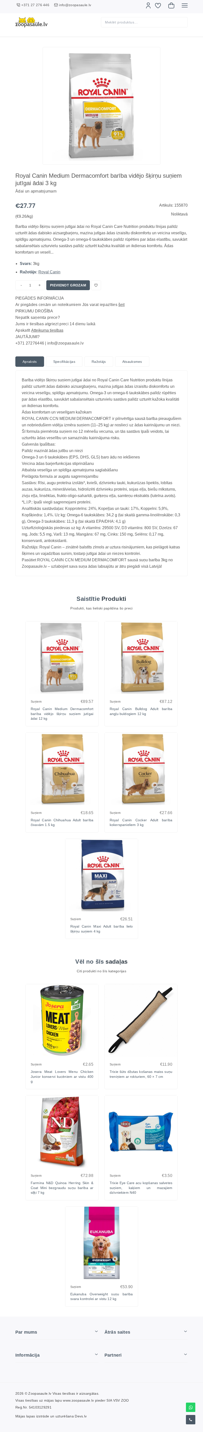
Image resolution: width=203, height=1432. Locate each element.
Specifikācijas (64, 362)
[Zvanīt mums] (191, 1420)
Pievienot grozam (68, 285)
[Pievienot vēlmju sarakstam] (96, 285)
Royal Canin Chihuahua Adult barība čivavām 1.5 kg (62, 822)
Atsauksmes (132, 362)
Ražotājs (99, 362)
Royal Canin (49, 272)
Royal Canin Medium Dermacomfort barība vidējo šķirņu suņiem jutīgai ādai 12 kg (62, 713)
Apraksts (30, 362)
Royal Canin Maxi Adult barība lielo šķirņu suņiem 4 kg (101, 928)
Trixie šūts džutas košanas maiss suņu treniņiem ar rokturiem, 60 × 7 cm (141, 1074)
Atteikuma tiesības (47, 330)
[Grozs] (171, 5)
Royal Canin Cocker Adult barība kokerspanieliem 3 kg (141, 822)
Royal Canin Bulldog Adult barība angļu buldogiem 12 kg (141, 711)
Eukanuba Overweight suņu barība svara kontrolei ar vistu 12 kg (101, 1296)
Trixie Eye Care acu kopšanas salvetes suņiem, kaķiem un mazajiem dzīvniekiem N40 (141, 1187)
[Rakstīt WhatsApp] (191, 1407)
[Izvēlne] (185, 5)
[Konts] (148, 5)
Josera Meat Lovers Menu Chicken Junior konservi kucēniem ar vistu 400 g (62, 1076)
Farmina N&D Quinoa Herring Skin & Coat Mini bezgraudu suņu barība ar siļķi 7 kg (62, 1187)
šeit (121, 305)
